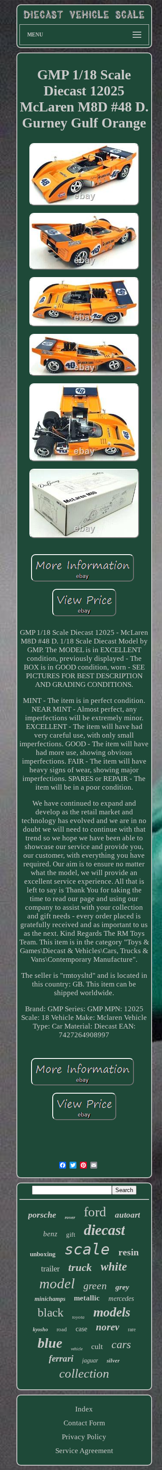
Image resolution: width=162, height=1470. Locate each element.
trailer (50, 1268)
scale (87, 1249)
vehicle (77, 1348)
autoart (127, 1214)
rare (132, 1329)
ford (95, 1211)
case (81, 1329)
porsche (42, 1214)
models (111, 1312)
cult (97, 1346)
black (51, 1312)
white (114, 1266)
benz (50, 1234)
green (95, 1285)
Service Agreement (84, 1451)
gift (70, 1234)
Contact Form (84, 1423)
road (62, 1329)
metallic (87, 1298)
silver (113, 1360)
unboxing (43, 1254)
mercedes (121, 1298)
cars (121, 1344)
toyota (78, 1317)
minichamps (50, 1299)
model (57, 1283)
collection (84, 1373)
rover (70, 1217)
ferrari (61, 1358)
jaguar (90, 1360)
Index (84, 1409)
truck (80, 1267)
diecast (104, 1230)
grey (122, 1287)
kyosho (40, 1329)
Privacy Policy (84, 1437)
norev (107, 1327)
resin (128, 1252)
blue (50, 1343)
